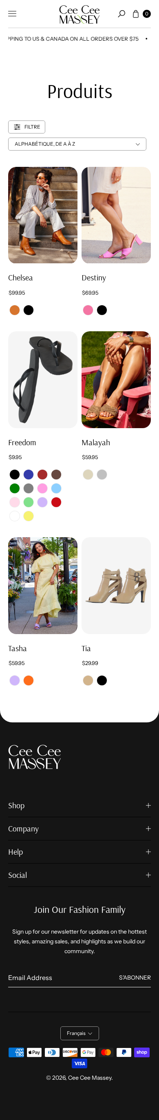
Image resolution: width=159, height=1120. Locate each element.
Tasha (17, 648)
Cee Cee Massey (89, 1077)
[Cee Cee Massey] (79, 14)
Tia (86, 648)
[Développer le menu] (12, 14)
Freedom (22, 442)
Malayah (96, 442)
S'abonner (135, 977)
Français (76, 1033)
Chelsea (20, 277)
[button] (121, 14)
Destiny (94, 277)
